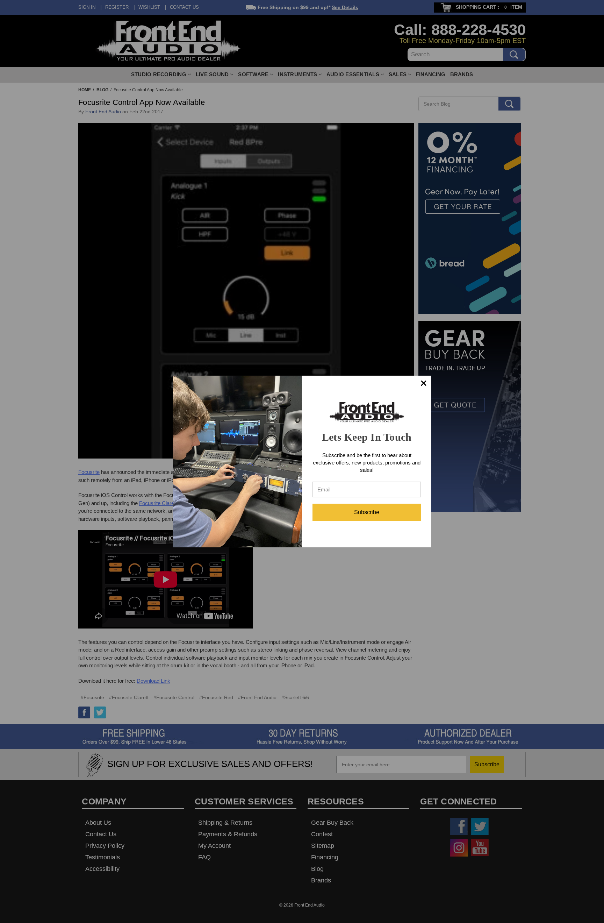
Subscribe (366, 512)
